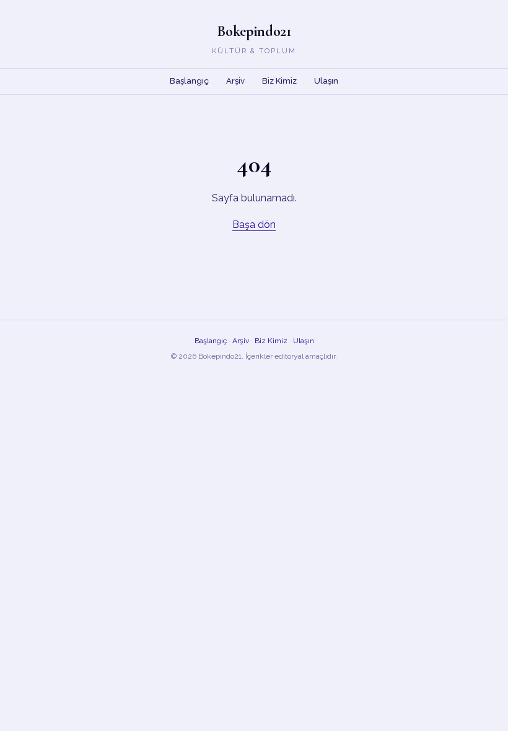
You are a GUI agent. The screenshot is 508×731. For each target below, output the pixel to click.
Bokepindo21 (254, 31)
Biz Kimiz (279, 80)
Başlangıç (189, 80)
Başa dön (254, 224)
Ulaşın (326, 80)
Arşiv (235, 80)
